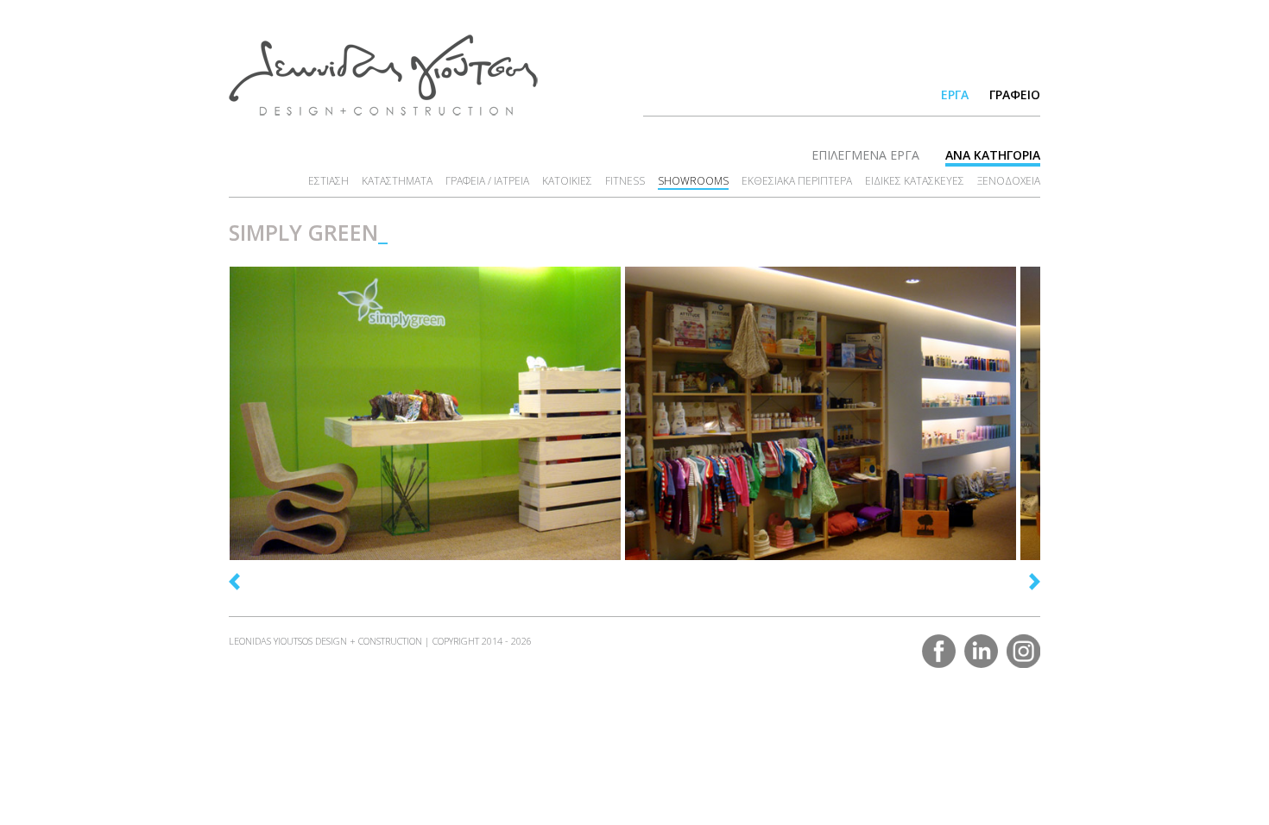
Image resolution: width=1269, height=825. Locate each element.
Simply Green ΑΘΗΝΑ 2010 (290, 515)
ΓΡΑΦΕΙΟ (1014, 94)
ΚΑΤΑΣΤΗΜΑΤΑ (397, 180)
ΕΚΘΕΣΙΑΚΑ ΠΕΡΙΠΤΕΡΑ (797, 180)
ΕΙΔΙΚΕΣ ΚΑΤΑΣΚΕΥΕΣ (914, 180)
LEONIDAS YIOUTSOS (383, 75)
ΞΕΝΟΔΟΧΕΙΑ (1008, 180)
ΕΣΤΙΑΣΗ (328, 180)
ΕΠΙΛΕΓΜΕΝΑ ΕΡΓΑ (865, 155)
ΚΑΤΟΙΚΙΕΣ (567, 180)
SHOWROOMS (693, 180)
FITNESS (625, 180)
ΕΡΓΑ (955, 94)
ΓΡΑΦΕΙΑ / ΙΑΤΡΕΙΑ (487, 180)
